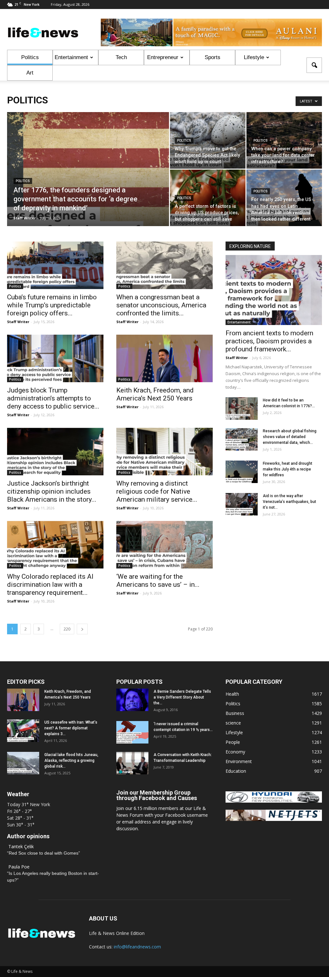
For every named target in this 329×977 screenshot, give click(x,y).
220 (67, 629)
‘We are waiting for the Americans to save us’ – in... (158, 580)
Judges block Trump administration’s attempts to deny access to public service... (53, 398)
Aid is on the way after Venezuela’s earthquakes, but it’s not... (289, 502)
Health (232, 694)
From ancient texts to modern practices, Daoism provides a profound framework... (269, 341)
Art (29, 73)
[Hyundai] (274, 801)
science (233, 723)
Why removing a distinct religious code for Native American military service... (156, 491)
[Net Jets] (274, 819)
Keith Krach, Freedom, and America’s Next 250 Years (155, 394)
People (233, 742)
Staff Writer (24, 218)
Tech (121, 57)
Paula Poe (19, 867)
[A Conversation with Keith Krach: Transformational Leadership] (132, 763)
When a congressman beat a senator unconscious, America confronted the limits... (161, 305)
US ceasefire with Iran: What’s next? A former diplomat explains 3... (70, 728)
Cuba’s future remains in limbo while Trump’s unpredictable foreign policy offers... (52, 305)
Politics (30, 57)
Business (235, 713)
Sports (212, 57)
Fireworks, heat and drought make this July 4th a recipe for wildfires (287, 469)
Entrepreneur (162, 57)
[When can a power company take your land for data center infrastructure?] (284, 140)
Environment (239, 761)
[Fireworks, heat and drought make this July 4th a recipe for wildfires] (242, 472)
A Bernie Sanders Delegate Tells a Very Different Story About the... (182, 697)
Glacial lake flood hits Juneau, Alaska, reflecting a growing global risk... (71, 761)
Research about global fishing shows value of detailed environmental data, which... (289, 437)
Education (236, 771)
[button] (314, 65)
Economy (235, 752)
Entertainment (71, 57)
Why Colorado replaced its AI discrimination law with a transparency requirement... (50, 584)
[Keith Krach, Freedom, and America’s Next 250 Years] (164, 358)
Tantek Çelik (21, 846)
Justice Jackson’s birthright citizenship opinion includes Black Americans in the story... (51, 491)
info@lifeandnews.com (137, 947)
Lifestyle (254, 57)
